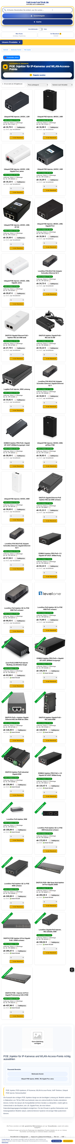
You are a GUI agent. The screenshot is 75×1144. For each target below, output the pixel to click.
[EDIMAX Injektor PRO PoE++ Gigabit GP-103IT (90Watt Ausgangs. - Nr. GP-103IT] (50, 646)
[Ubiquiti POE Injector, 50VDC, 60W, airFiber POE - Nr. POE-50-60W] (50, 428)
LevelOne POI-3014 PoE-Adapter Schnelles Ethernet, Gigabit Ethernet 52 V (50, 383)
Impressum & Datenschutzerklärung (41, 1136)
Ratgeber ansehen (37, 75)
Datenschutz (5, 1142)
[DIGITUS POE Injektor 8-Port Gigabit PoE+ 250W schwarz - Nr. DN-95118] (16, 924)
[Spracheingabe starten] (37, 15)
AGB (63, 1136)
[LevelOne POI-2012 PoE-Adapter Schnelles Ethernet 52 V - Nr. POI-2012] (50, 261)
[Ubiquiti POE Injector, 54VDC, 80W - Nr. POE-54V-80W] (17, 484)
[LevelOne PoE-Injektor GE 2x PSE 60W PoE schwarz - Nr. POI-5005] (50, 593)
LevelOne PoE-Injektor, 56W (17, 819)
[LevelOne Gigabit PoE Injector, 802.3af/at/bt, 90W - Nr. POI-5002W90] (50, 919)
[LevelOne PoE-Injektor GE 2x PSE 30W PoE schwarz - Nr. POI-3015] (16, 594)
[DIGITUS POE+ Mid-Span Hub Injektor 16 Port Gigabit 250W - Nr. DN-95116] (50, 868)
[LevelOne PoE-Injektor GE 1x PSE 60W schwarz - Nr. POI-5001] (17, 868)
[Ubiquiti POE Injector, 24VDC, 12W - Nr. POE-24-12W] (17, 101)
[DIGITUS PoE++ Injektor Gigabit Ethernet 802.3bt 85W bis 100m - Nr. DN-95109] (16, 703)
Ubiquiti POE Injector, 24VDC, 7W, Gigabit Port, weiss (37, 1079)
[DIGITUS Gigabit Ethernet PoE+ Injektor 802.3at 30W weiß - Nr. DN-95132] (16, 321)
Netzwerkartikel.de (37, 3)
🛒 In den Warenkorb (17, 137)
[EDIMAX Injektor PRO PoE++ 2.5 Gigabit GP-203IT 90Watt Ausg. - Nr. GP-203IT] (50, 758)
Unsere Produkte (11, 42)
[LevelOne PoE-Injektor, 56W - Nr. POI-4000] (17, 809)
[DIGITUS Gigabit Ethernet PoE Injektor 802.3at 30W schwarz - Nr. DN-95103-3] (50, 483)
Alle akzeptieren (68, 1141)
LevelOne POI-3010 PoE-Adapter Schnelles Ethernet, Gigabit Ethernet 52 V (16, 546)
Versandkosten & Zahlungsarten (19, 1136)
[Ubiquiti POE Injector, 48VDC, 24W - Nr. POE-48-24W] (50, 101)
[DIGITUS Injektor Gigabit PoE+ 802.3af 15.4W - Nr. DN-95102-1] (50, 321)
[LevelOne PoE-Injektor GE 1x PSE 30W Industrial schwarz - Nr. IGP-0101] (50, 813)
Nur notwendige (56, 1141)
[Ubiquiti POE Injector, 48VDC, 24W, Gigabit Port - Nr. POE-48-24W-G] (50, 209)
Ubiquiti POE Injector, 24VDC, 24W (50, 169)
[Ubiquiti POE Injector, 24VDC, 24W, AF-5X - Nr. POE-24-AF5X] (17, 210)
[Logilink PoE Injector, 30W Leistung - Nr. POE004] (16, 375)
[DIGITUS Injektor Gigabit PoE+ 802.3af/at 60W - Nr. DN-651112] (50, 703)
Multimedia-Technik (37, 1074)
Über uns (56, 1136)
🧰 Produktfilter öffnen (11, 57)
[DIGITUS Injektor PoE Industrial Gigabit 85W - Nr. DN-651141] (16, 758)
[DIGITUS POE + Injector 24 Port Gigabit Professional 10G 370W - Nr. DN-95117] (16, 979)
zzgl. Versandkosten (15, 129)
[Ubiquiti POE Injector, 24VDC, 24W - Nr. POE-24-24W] (50, 155)
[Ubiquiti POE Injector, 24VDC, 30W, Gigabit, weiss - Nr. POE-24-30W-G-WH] (17, 266)
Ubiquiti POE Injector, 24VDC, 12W (16, 117)
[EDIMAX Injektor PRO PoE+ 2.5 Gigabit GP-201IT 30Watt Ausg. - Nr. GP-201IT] (50, 538)
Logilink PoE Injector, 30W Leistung (17, 389)
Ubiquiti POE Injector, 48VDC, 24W (50, 117)
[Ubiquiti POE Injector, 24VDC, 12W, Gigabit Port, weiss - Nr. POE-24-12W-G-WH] (16, 155)
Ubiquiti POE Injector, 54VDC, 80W (16, 499)
